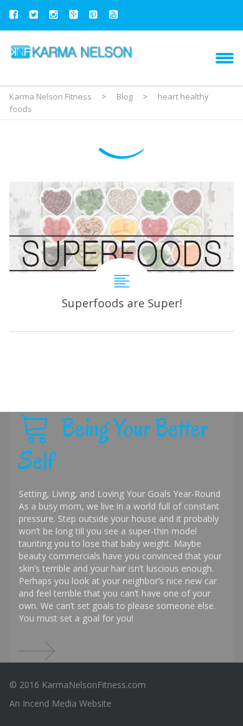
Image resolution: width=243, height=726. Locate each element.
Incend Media (49, 703)
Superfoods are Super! (121, 256)
